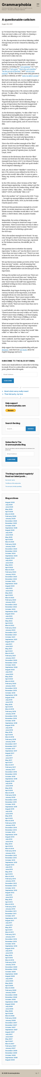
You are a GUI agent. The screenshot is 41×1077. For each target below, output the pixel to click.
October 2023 (10, 581)
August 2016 (9, 781)
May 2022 (8, 621)
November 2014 (11, 830)
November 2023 (11, 579)
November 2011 (10, 913)
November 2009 (11, 969)
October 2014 (10, 832)
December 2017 (11, 744)
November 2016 (11, 774)
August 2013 (9, 865)
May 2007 (9, 1039)
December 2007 (11, 1023)
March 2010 (9, 960)
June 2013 (9, 869)
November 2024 (11, 551)
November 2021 (11, 635)
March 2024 (9, 570)
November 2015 (10, 802)
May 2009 (9, 983)
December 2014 (11, 827)
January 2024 (10, 574)
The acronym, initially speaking (13, 486)
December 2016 (11, 772)
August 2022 (9, 614)
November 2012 (11, 886)
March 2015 (9, 820)
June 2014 (9, 841)
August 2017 (9, 753)
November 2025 (11, 523)
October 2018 (10, 721)
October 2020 (10, 665)
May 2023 (8, 593)
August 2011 (9, 920)
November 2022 (11, 607)
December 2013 (11, 855)
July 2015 (8, 811)
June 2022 (9, 618)
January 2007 (10, 1048)
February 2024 (10, 572)
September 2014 (11, 834)
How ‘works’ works (10, 480)
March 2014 (9, 848)
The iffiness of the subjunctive (13, 483)
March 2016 (9, 793)
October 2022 (10, 609)
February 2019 (10, 711)
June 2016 (9, 786)
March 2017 (9, 765)
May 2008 (9, 1011)
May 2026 (8, 509)
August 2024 (9, 558)
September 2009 (11, 974)
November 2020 (11, 663)
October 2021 (10, 637)
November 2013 (10, 858)
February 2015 (10, 823)
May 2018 (8, 732)
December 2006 (11, 1050)
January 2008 (10, 1020)
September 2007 (11, 1030)
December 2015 (11, 800)
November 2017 (11, 746)
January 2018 (10, 741)
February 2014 (10, 851)
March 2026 (9, 514)
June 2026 (9, 507)
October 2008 (10, 999)
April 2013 (9, 874)
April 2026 (9, 511)
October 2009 (10, 972)
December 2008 (11, 995)
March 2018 (9, 737)
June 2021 (9, 646)
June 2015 (9, 814)
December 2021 (11, 632)
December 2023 (11, 577)
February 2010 (10, 962)
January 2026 (10, 518)
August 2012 (9, 892)
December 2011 (10, 911)
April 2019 (9, 707)
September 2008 (11, 1002)
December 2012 (11, 883)
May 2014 (8, 844)
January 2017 (10, 769)
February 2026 (10, 516)
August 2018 (9, 725)
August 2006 (10, 1060)
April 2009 (9, 985)
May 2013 (8, 872)
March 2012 (9, 904)
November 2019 (11, 690)
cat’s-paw (13, 69)
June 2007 (9, 1037)
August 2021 (9, 642)
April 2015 (9, 818)
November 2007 (11, 1025)
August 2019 (9, 697)
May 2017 (8, 760)
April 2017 (9, 762)
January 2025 (10, 546)
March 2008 (9, 1016)
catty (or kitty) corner (30, 76)
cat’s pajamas (25, 67)
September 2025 (11, 528)
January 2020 (10, 686)
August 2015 (9, 809)
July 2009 (9, 978)
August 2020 (10, 669)
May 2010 (8, 955)
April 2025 (9, 539)
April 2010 (9, 958)
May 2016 (8, 788)
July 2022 (8, 616)
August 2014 (9, 837)
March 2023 (9, 597)
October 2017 (10, 748)
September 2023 (11, 583)
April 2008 (9, 1013)
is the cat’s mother (27, 69)
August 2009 (10, 976)
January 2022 (10, 630)
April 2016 (9, 790)
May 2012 (8, 899)
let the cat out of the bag (11, 71)
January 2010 (10, 964)
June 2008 (9, 1009)
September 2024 (11, 556)
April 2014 (9, 846)
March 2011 (9, 932)
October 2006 (10, 1055)
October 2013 (10, 860)
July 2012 (8, 895)
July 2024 (8, 560)
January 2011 (10, 937)
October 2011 (10, 916)
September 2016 (11, 779)
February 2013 (10, 879)
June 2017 (9, 758)
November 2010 (11, 941)
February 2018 (10, 739)
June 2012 (9, 897)
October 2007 (10, 1027)
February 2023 (10, 600)
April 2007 (9, 1041)
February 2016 (10, 795)
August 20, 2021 (7, 24)
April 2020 (9, 679)
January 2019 (10, 714)
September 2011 (11, 918)
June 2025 (9, 535)
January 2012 (10, 909)
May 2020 (9, 676)
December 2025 (11, 521)
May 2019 (8, 704)
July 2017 (8, 755)
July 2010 (8, 951)
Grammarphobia (16, 4)
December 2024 (11, 549)
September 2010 (11, 946)
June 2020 (9, 674)
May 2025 (8, 537)
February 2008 (10, 1018)
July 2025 (8, 532)
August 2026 (9, 502)
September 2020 (11, 667)
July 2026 (8, 505)
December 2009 (11, 967)
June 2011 (9, 925)
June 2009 (9, 981)
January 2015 (10, 825)
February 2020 (10, 683)
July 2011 (8, 923)
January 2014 (10, 853)
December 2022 (11, 604)
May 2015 (8, 816)
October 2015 (10, 804)
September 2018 (11, 723)
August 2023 (9, 586)
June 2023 (9, 591)
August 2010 (9, 948)
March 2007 (9, 1044)
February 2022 (10, 628)
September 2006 (11, 1057)
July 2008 (9, 1006)
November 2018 (11, 718)
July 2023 (8, 588)
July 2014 (8, 839)
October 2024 (10, 553)
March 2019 (9, 709)
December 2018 (11, 716)
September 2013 (11, 862)
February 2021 (10, 655)
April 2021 (9, 651)
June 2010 (9, 953)
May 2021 (8, 649)
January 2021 (10, 658)
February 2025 (10, 544)
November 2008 (11, 997)
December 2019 (11, 688)
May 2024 (8, 565)
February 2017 (10, 767)
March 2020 (9, 681)
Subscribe (8, 381)
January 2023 (10, 602)
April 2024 (9, 567)
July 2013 (8, 867)
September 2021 (11, 639)
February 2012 (10, 906)
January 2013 (10, 881)
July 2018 (8, 728)
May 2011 (8, 927)
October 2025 (10, 525)
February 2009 (10, 990)
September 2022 (11, 611)
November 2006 (11, 1053)
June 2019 (9, 702)
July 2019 (8, 700)
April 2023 (9, 595)
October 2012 (10, 888)
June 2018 (9, 730)
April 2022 (9, 623)
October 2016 (10, 776)
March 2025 (9, 542)
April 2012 (9, 902)
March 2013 (9, 876)
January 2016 (10, 797)
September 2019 (11, 695)
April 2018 (9, 735)
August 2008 (10, 1004)
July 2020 (9, 672)
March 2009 (9, 988)
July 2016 (8, 783)
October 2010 (10, 944)
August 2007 (10, 1032)
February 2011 (10, 934)
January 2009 (10, 992)
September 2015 (11, 807)
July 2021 (8, 644)
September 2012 (11, 890)
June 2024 (9, 563)
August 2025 (9, 530)
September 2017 (11, 751)
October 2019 (10, 693)
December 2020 (11, 660)
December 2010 (11, 939)
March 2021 (9, 653)
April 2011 (8, 930)
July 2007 (9, 1034)
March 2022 (9, 625)
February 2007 (10, 1046)
